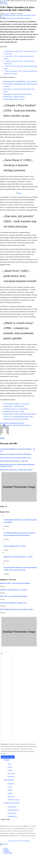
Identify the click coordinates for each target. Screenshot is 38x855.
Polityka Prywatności (14, 799)
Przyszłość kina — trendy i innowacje (14, 96)
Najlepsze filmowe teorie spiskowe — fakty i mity (14, 461)
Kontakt (10, 793)
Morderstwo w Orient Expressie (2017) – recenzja (18, 556)
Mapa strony (11, 796)
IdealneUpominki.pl (13, 810)
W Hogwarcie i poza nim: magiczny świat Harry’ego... (16, 457)
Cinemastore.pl (12, 813)
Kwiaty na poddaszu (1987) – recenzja (15, 546)
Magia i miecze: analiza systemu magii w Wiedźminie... (16, 454)
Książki (10, 767)
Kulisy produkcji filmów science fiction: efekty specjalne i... (17, 609)
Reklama (10, 790)
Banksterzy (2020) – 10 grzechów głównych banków (15, 583)
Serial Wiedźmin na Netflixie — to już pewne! (16, 403)
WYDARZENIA (8, 853)
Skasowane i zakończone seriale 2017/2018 (16, 419)
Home (1, 0)
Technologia (11, 773)
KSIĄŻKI (6, 850)
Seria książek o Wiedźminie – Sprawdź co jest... (13, 602)
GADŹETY (7, 851)
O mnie (10, 786)
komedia (11, 423)
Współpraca (11, 783)
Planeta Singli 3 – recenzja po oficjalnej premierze (17, 94)
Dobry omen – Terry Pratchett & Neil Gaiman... (14, 596)
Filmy (5, 0)
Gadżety (10, 770)
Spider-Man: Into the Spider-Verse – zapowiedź (13, 589)
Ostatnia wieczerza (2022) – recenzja (14, 99)
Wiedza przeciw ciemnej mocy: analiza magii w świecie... (16, 469)
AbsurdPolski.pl (12, 816)
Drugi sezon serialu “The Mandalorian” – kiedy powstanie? (20, 81)
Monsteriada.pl (12, 806)
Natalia (8, 13)
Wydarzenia (11, 776)
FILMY (6, 848)
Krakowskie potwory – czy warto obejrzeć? (16, 409)
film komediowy (4, 423)
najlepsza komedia (19, 423)
